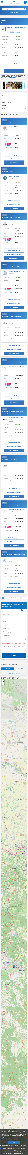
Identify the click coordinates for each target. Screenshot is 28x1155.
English (17, 185)
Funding (4, 105)
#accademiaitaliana (10, 77)
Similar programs (15, 63)
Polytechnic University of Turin (16, 559)
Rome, (10, 323)
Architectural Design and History (11, 217)
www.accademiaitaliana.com (13, 32)
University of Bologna (13, 126)
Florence (9, 31)
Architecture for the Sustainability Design (13, 554)
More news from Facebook (13, 673)
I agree (14, 1142)
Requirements (6, 102)
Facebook (7, 668)
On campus (18, 36)
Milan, (9, 178)
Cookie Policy (4, 1138)
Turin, (9, 561)
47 (24, 597)
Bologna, (10, 129)
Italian (17, 42)
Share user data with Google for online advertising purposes (14, 1149)
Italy (13, 31)
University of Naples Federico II (16, 271)
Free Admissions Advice (14, 67)
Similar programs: (10, 115)
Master (3, 20)
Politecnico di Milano (13, 176)
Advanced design (6, 122)
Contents (5, 99)
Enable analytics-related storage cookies (14, 1153)
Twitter (21, 668)
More (4, 108)
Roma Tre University (13, 321)
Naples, (10, 273)
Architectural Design (7, 171)
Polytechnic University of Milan (16, 222)
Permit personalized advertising (14, 1151)
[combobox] (14, 628)
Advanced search (14, 12)
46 (21, 597)
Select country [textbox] (7, 628)
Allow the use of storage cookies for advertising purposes (14, 1146)
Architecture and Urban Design (10, 505)
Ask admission (14, 71)
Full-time (17, 39)
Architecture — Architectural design (12, 266)
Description (5, 96)
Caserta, (10, 421)
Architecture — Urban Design (10, 459)
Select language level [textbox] (8, 631)
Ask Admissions (14, 163)
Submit (14, 655)
